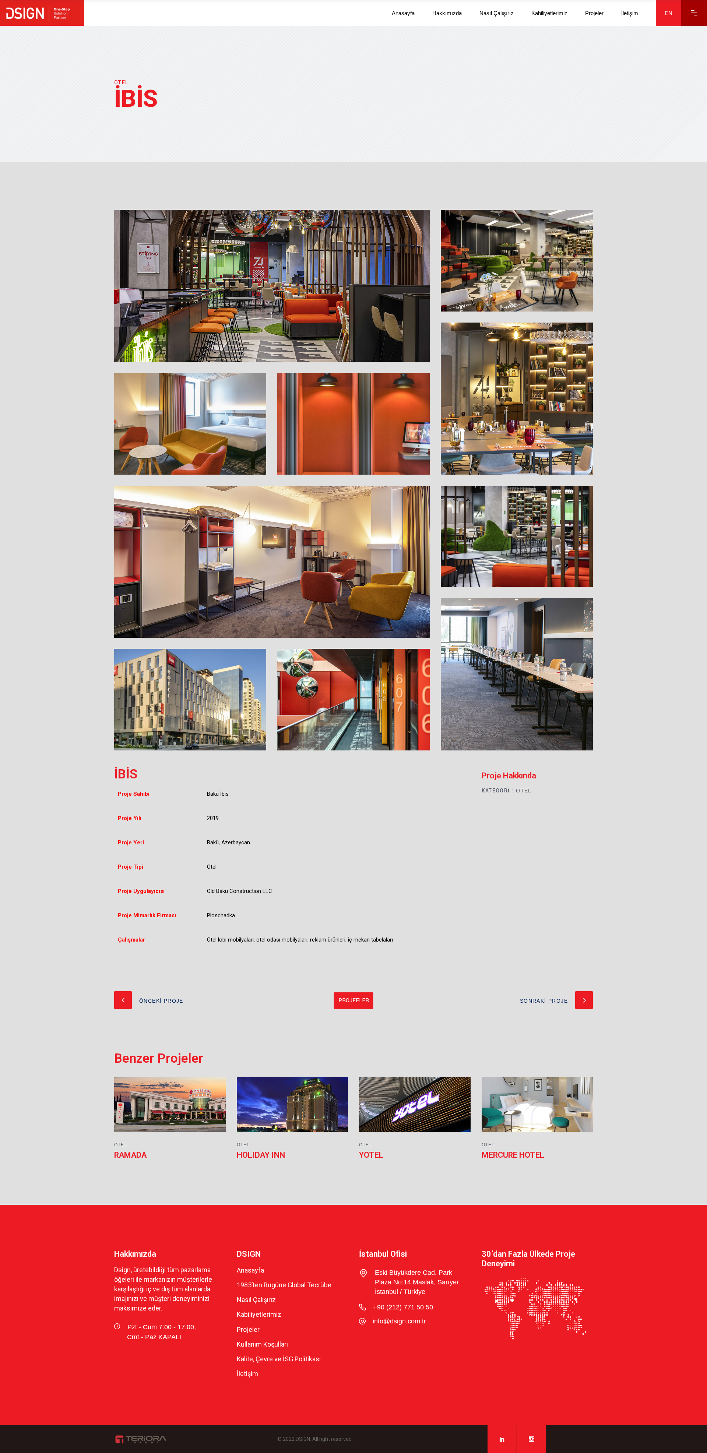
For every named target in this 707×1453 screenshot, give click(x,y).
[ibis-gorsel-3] (190, 424)
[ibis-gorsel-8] (517, 261)
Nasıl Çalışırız (256, 1300)
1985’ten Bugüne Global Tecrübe (284, 1285)
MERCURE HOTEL (513, 1155)
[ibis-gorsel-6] (353, 424)
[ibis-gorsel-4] (353, 699)
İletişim (247, 1374)
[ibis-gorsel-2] (272, 562)
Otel (524, 790)
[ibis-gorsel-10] (517, 674)
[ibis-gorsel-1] (272, 286)
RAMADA (130, 1155)
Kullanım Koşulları (262, 1344)
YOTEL (371, 1155)
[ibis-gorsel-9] (517, 399)
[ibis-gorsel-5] (190, 699)
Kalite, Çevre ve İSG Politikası (279, 1359)
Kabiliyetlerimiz (259, 1315)
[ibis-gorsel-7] (517, 536)
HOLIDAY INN (261, 1155)
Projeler (248, 1329)
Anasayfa (250, 1270)
